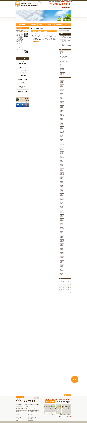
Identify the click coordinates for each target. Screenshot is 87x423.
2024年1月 (62, 114)
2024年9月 (62, 106)
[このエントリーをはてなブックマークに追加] (68, 417)
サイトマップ (22, 94)
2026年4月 (62, 84)
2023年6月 (62, 123)
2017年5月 (62, 206)
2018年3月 (62, 194)
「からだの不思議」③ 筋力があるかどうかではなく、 (22, 48)
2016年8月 (62, 218)
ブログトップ (62, 28)
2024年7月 (62, 109)
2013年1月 (62, 266)
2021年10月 (62, 144)
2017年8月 (62, 202)
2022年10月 (62, 132)
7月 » (70, 292)
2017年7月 (62, 203)
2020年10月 (62, 160)
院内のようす (22, 67)
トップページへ (22, 58)
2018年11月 (62, 185)
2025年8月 (62, 93)
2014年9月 (62, 244)
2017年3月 (62, 208)
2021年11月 (62, 143)
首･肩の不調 (62, 74)
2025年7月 (62, 94)
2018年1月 (62, 197)
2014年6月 (62, 248)
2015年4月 (62, 236)
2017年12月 (62, 198)
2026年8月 (62, 78)
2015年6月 (62, 233)
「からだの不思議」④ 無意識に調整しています (22, 32)
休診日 (61, 62)
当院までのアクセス (22, 79)
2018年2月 (62, 195)
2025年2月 (62, 99)
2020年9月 (62, 161)
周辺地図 (22, 82)
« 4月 (60, 292)
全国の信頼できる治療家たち (22, 87)
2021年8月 (62, 147)
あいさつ (61, 51)
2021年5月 (62, 151)
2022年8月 (62, 135)
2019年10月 (62, 176)
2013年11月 (62, 254)
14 (68, 286)
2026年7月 (62, 80)
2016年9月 (62, 216)
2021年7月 (62, 148)
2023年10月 (62, 118)
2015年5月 (62, 235)
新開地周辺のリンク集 (22, 91)
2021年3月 (62, 153)
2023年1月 (62, 130)
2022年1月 (62, 140)
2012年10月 (62, 270)
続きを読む (18, 44)
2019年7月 (62, 178)
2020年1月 (62, 172)
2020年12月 (62, 157)
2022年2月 (62, 139)
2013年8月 (62, 257)
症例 (60, 70)
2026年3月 (62, 85)
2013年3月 (62, 264)
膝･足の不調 (62, 73)
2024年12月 (62, 102)
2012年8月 (62, 273)
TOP (74, 379)
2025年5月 (62, 95)
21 (68, 287)
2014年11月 (62, 241)
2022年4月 (62, 136)
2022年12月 (62, 131)
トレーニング (62, 57)
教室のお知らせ (62, 69)
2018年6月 (62, 190)
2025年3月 (62, 98)
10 (61, 286)
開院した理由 (33, 24)
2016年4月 (62, 222)
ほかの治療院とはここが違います (22, 62)
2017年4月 (62, 207)
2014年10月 (62, 243)
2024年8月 (62, 107)
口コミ (61, 65)
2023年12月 (62, 115)
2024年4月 (62, 111)
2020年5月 (62, 166)
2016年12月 (62, 212)
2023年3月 (62, 127)
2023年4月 (62, 126)
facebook (22, 104)
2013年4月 (62, 262)
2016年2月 (62, 224)
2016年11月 (62, 214)
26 (65, 289)
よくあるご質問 (22, 75)
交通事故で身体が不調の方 (64, 61)
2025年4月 (62, 97)
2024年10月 (62, 105)
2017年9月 (62, 201)
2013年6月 (62, 260)
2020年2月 (62, 170)
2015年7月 (62, 232)
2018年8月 (62, 187)
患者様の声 (50, 24)
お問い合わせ (18, 418)
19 (65, 287)
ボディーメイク (62, 60)
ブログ (22, 99)
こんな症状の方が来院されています (22, 71)
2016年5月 (62, 220)
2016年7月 (62, 219)
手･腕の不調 (62, 68)
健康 (60, 64)
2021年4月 (62, 152)
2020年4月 (62, 168)
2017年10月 (62, 199)
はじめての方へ (22, 24)
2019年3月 (62, 183)
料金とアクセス (59, 24)
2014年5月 (62, 249)
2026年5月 (62, 82)
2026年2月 (62, 86)
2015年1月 (62, 239)
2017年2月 (62, 210)
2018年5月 (62, 191)
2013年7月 (62, 258)
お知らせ (61, 52)
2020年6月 (62, 165)
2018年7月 (62, 189)
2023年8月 (62, 120)
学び (60, 66)
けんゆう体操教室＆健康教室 (40, 31)
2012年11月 (62, 269)
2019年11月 (62, 174)
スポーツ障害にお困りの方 (64, 56)
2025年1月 (62, 101)
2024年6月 (62, 110)
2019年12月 (62, 173)
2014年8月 (62, 245)
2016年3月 (62, 223)
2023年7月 (62, 122)
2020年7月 (62, 164)
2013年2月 (62, 265)
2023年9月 (62, 119)
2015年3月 (62, 237)
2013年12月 (62, 253)
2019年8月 (62, 177)
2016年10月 (62, 215)
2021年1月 (62, 156)
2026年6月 (62, 81)
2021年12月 (62, 141)
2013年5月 (62, 261)
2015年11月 (62, 228)
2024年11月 (62, 103)
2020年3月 (62, 169)
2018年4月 (62, 193)
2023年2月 (62, 128)
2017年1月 (62, 211)
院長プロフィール (42, 24)
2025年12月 (62, 89)
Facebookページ (30, 420)
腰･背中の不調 (62, 72)
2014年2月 (62, 252)
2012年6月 (62, 275)
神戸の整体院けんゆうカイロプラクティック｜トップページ (25, 408)
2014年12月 (62, 240)
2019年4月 (62, 182)
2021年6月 (62, 149)
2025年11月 (62, 90)
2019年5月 (62, 181)
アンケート (62, 53)
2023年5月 (62, 124)
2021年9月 (62, 145)
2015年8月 (62, 231)
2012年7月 (62, 274)
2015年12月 (62, 227)
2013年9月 (62, 256)
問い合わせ (67, 24)
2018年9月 (62, 186)
